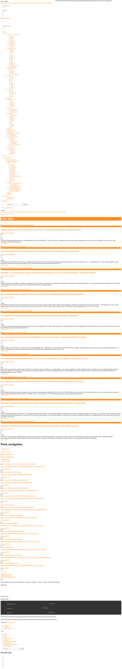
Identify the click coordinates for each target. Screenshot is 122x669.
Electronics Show (14, 172)
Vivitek (12, 88)
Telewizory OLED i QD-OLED (13, 34)
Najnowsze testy (26, 3)
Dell (11, 94)
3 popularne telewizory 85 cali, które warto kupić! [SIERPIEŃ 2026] (17, 474)
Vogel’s (12, 148)
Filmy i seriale (4, 3)
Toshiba (12, 64)
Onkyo (12, 116)
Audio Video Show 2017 (15, 176)
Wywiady (9, 192)
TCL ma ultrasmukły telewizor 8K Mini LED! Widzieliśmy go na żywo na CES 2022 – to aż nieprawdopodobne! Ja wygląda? (43, 337)
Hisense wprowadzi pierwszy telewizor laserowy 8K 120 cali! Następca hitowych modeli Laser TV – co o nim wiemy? (40, 251)
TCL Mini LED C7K (47, 212)
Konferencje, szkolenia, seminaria (13, 188)
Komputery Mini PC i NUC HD (13, 133)
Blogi (5, 637)
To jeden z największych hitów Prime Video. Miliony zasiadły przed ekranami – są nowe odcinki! (23, 549)
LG (11, 35)
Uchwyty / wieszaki (11, 146)
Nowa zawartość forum (8, 207)
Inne (11, 126)
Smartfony (9, 98)
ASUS (12, 91)
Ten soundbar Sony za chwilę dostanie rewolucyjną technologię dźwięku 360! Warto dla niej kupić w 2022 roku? (39, 315)
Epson (12, 79)
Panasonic (13, 40)
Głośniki (9, 128)
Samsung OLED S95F (7, 212)
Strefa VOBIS (10, 198)
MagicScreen (13, 135)
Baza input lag (10, 193)
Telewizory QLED (11, 43)
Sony (12, 39)
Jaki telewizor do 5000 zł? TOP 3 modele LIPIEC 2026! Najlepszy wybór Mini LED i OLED (22, 498)
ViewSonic (13, 86)
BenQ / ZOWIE (14, 93)
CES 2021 (13, 164)
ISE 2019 (12, 168)
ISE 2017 (12, 179)
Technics (12, 124)
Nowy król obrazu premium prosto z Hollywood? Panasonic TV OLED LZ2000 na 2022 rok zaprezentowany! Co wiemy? (42, 381)
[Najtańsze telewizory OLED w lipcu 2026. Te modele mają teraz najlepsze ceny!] (14, 488)
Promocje (6, 196)
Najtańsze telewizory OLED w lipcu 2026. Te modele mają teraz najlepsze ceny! (19, 490)
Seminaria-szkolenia (15, 191)
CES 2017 (13, 178)
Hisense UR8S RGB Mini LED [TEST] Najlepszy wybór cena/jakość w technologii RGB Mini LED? (24, 509)
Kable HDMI (10, 131)
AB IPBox (13, 151)
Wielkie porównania (15, 65)
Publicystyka (6, 158)
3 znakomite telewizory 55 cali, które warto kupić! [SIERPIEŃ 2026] (17, 482)
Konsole (9, 108)
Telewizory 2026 (17, 3)
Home (2, 214)
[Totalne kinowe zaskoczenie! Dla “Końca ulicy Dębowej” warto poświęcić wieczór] (13, 531)
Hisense (12, 38)
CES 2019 (13, 169)
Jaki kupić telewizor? (11, 159)
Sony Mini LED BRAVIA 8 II (21, 212)
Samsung (12, 37)
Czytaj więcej (4, 243)
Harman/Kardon (14, 115)
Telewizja (10, 3)
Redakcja (12, 233)
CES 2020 (13, 166)
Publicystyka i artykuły (11, 162)
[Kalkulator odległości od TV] (7, 454)
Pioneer (12, 73)
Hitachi (12, 50)
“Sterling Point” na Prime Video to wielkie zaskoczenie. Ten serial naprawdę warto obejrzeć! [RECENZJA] (26, 557)
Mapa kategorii (8, 628)
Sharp (12, 59)
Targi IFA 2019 (14, 167)
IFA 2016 (12, 181)
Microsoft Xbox (14, 109)
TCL (11, 47)
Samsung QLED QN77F (59, 212)
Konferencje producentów (16, 189)
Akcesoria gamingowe (11, 130)
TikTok (5, 201)
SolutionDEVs (10, 622)
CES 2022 (3, 226)
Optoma (12, 83)
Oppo (12, 101)
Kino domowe (10, 113)
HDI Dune (13, 139)
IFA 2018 (12, 171)
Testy (5, 33)
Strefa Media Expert (11, 197)
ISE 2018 (12, 173)
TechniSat (12, 63)
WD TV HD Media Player (16, 144)
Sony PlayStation (14, 111)
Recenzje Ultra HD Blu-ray (16, 183)
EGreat (12, 138)
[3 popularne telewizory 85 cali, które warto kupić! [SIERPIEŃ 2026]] (11, 472)
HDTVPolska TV (8, 638)
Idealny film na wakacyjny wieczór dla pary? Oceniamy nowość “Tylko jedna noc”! (20, 541)
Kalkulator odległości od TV (13, 161)
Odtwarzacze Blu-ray (11, 99)
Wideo (5, 155)
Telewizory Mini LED (11, 48)
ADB (12, 150)
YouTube (6, 200)
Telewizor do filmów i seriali (38, 3)
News (5, 214)
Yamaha (12, 125)
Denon (12, 114)
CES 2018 (13, 174)
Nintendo (12, 110)
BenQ (12, 78)
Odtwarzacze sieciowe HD (12, 136)
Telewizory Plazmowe (11, 68)
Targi (8, 163)
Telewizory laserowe (11, 66)
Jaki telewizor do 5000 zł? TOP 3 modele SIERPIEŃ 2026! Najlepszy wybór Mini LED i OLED (23, 466)
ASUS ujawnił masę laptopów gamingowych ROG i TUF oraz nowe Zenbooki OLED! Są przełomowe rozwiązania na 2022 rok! (44, 358)
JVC (11, 53)
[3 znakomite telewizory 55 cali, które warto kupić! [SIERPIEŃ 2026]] (14, 480)
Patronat (9, 194)
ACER (12, 90)
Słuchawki (9, 129)
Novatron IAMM (14, 141)
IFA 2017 (12, 177)
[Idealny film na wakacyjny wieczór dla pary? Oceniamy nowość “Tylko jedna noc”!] (11, 539)
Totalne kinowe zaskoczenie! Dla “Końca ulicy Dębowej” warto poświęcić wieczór (20, 533)
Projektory (9, 75)
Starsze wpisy (5, 448)
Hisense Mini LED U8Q (35, 212)
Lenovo (12, 95)
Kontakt (6, 626)
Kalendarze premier (14, 187)
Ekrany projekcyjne (11, 134)
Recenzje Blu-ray (14, 184)
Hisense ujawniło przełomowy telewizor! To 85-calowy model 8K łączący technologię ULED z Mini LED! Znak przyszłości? (42, 294)
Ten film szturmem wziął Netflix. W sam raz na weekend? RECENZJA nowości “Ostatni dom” (22, 565)
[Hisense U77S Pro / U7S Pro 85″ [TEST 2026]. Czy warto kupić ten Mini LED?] (11, 515)
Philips (12, 42)
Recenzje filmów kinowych (16, 186)
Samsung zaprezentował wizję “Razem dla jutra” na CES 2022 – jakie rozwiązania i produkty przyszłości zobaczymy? (41, 230)
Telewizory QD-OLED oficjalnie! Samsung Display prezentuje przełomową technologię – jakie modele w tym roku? (40, 426)
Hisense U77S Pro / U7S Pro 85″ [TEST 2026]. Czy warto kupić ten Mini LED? (19, 517)
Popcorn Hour (13, 143)
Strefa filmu (9, 182)
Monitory (9, 89)
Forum (5, 31)
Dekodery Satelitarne (11, 149)
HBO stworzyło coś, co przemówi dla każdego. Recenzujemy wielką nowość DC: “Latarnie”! (22, 525)
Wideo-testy (9, 157)
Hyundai (12, 140)
